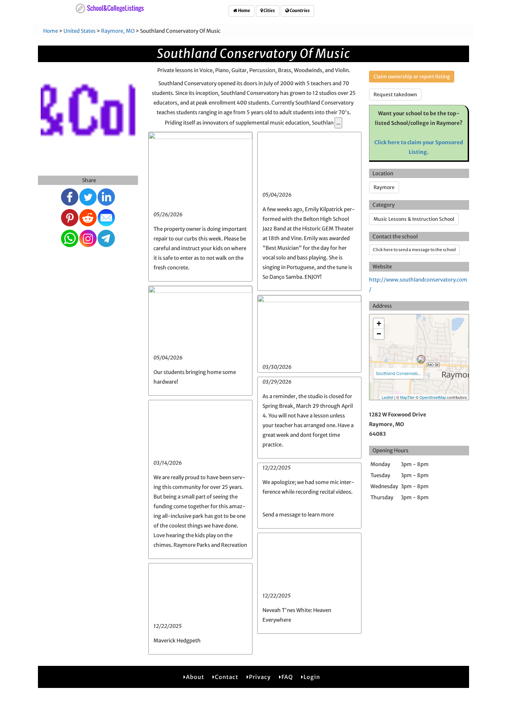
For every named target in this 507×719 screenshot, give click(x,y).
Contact (226, 676)
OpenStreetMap (432, 397)
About (195, 676)
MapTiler (407, 397)
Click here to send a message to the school (414, 249)
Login (312, 676)
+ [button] (379, 323)
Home (243, 10)
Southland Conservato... (398, 373)
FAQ (287, 676)
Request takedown (395, 94)
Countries (299, 10)
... (338, 122)
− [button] (379, 333)
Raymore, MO (118, 31)
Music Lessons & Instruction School (414, 219)
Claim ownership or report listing (412, 76)
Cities (269, 10)
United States (79, 31)
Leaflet (387, 397)
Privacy (260, 676)
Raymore (384, 187)
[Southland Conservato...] (421, 359)
